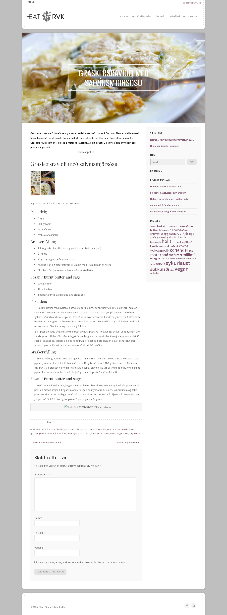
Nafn (38, 517)
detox (174, 230)
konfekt (173, 246)
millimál (189, 254)
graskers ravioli (46, 433)
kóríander (179, 250)
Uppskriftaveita (142, 16)
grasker (34, 433)
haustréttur (60, 433)
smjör (125, 433)
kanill (153, 246)
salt (194, 258)
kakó (189, 242)
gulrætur (172, 237)
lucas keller (97, 433)
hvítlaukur (178, 242)
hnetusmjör (155, 242)
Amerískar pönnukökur (128, 442)
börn (162, 230)
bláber (154, 230)
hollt (166, 241)
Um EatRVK (190, 16)
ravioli (113, 433)
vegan (182, 269)
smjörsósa (134, 433)
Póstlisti (175, 16)
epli (180, 233)
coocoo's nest (114, 429)
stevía (160, 264)
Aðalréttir (46, 429)
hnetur (182, 237)
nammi (171, 258)
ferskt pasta (128, 429)
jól (185, 242)
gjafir (153, 237)
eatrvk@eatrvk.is (193, 2)
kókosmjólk (159, 250)
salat (188, 258)
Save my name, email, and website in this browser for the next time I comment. (81, 562)
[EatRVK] (53, 16)
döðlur (183, 230)
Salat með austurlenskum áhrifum (168, 192)
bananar (173, 226)
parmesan (180, 258)
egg (166, 234)
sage (119, 433)
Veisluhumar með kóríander (47, 442)
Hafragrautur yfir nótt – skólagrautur (169, 198)
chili (167, 230)
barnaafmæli (186, 226)
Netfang (40, 532)
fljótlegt (188, 234)
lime (191, 250)
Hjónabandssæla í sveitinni (164, 145)
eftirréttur (156, 234)
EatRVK (124, 16)
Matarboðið (57, 429)
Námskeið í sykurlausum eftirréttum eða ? (172, 139)
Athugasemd (42, 474)
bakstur (163, 226)
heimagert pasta (75, 433)
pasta (106, 433)
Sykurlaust (69, 429)
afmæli (153, 226)
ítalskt (87, 433)
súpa (172, 270)
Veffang (38, 547)
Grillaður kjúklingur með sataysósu (168, 211)
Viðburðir (161, 16)
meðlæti (175, 255)
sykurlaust (178, 263)
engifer (173, 233)
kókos (183, 246)
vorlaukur (154, 273)
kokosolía (162, 246)
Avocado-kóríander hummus (165, 205)
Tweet (50, 422)
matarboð (159, 254)
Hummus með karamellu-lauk (165, 186)
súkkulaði (159, 269)
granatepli (162, 237)
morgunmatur (158, 258)
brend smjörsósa (97, 429)
